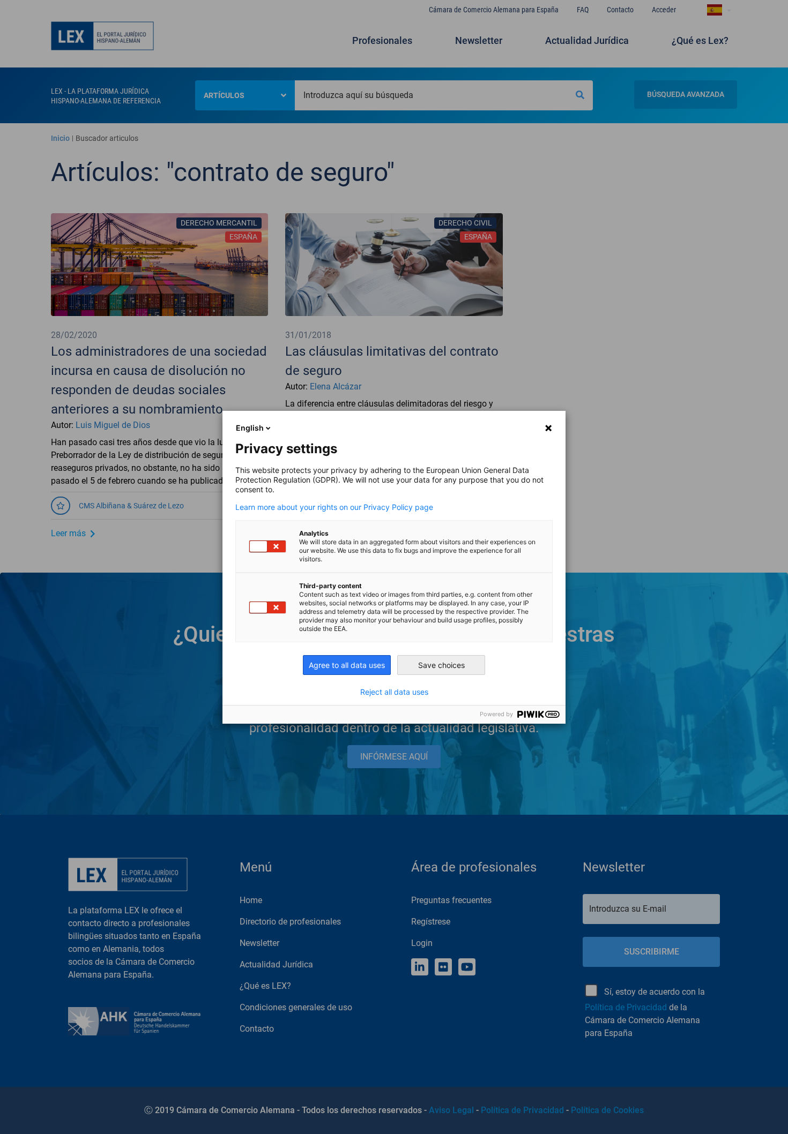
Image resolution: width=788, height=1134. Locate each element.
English (250, 427)
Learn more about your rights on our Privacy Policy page (334, 507)
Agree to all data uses (347, 665)
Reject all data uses (394, 692)
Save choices (441, 665)
